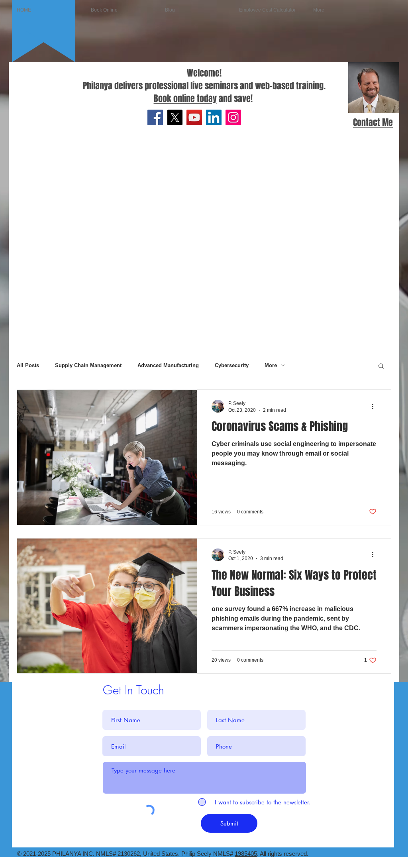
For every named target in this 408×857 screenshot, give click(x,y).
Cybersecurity (232, 365)
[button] (381, 366)
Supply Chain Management (88, 365)
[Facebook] (155, 117)
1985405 (246, 853)
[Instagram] (233, 117)
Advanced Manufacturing (168, 365)
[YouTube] (194, 117)
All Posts (28, 365)
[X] (174, 117)
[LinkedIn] (214, 117)
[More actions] (375, 406)
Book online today (185, 98)
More (271, 365)
